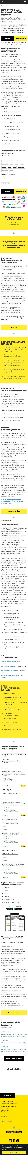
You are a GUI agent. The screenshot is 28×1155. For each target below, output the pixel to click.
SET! (2, 666)
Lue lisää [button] (4, 1149)
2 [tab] (12, 44)
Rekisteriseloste (5, 1103)
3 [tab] (16, 44)
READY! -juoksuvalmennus (9, 661)
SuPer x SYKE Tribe (7, 1101)
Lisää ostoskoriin (21, 38)
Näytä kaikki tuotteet (6, 1027)
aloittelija (4, 160)
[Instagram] (10, 1140)
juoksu (11, 164)
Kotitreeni (4, 167)
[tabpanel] (14, 43)
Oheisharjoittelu (21, 167)
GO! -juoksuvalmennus (8, 670)
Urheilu (11, 170)
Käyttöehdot (13, 1103)
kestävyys (22, 164)
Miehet (9, 167)
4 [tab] (21, 44)
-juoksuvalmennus (10, 666)
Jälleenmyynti (5, 164)
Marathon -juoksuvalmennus (10, 675)
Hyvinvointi (16, 160)
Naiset (14, 167)
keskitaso (16, 164)
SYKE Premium (5, 170)
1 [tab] (7, 44)
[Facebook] (14, 1140)
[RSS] (17, 1140)
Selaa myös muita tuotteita (9, 5)
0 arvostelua (11, 174)
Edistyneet (10, 160)
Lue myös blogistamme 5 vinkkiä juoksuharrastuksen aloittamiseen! (12, 501)
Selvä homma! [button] (14, 1152)
